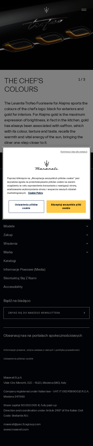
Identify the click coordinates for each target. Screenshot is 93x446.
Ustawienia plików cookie (26, 206)
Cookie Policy (35, 193)
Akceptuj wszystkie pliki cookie (66, 206)
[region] (46, 183)
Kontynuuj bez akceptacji (74, 152)
